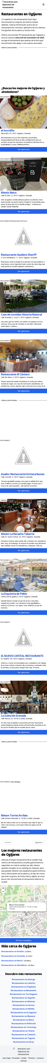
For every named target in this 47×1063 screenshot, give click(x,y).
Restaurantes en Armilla (12, 951)
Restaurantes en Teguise (23, 1038)
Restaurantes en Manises (23, 1001)
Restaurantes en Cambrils (23, 1034)
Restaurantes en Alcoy (23, 1042)
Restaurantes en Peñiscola (23, 1023)
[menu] (43, 4)
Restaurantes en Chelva (23, 1031)
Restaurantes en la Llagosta (24, 1012)
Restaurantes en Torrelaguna (23, 994)
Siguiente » (39, 842)
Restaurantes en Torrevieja (23, 1027)
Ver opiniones (23, 149)
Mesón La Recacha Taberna (17, 534)
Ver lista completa (23, 940)
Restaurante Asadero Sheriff (18, 254)
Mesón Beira (8, 192)
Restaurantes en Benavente (23, 990)
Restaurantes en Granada (13, 956)
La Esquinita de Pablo (14, 594)
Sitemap (23, 1061)
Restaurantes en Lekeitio (23, 983)
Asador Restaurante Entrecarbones (22, 474)
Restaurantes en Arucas (23, 1005)
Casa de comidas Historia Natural (21, 314)
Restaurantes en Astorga (23, 979)
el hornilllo (7, 130)
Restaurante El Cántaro (15, 374)
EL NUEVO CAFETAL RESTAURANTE (22, 656)
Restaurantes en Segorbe (23, 998)
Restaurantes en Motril (12, 960)
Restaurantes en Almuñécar (14, 965)
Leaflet (32, 936)
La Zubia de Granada (13, 715)
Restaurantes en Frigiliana (23, 987)
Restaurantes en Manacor (23, 1016)
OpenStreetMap (41, 936)
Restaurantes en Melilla (23, 1009)
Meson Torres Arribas (14, 815)
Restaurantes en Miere (23, 1020)
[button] (22, 919)
